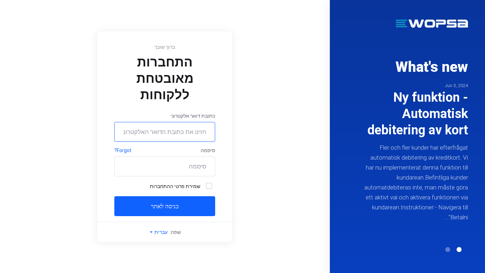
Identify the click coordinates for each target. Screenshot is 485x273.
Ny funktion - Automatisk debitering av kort (417, 114)
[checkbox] (209, 186)
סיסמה (208, 150)
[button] (459, 249)
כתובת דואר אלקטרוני (192, 116)
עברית (160, 232)
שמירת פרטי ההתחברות (175, 186)
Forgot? (122, 150)
